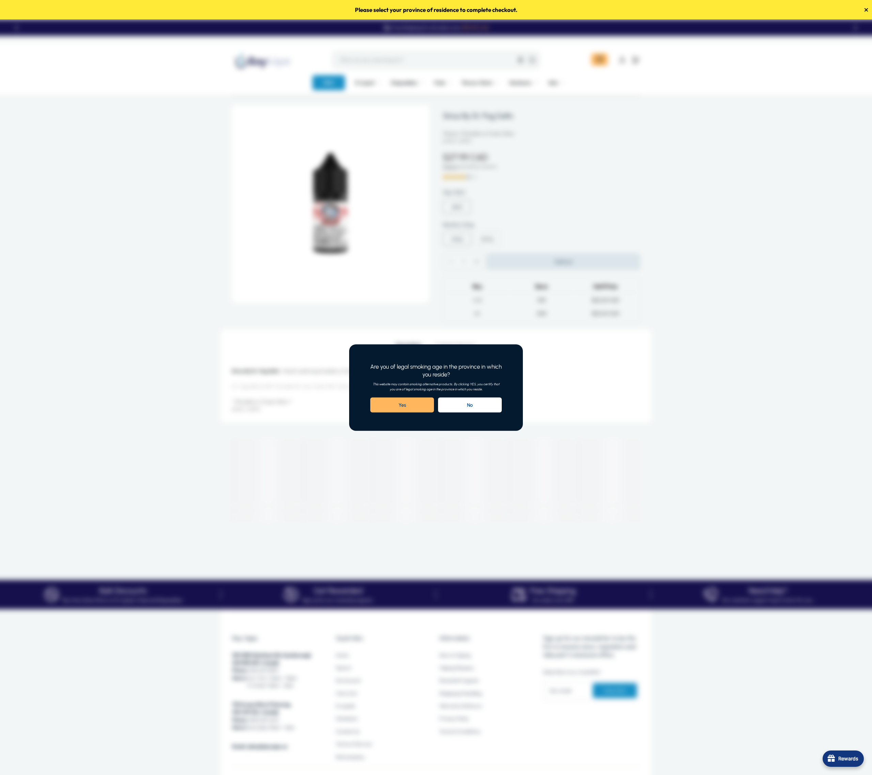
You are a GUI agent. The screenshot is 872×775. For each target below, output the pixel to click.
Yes (402, 405)
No (470, 405)
